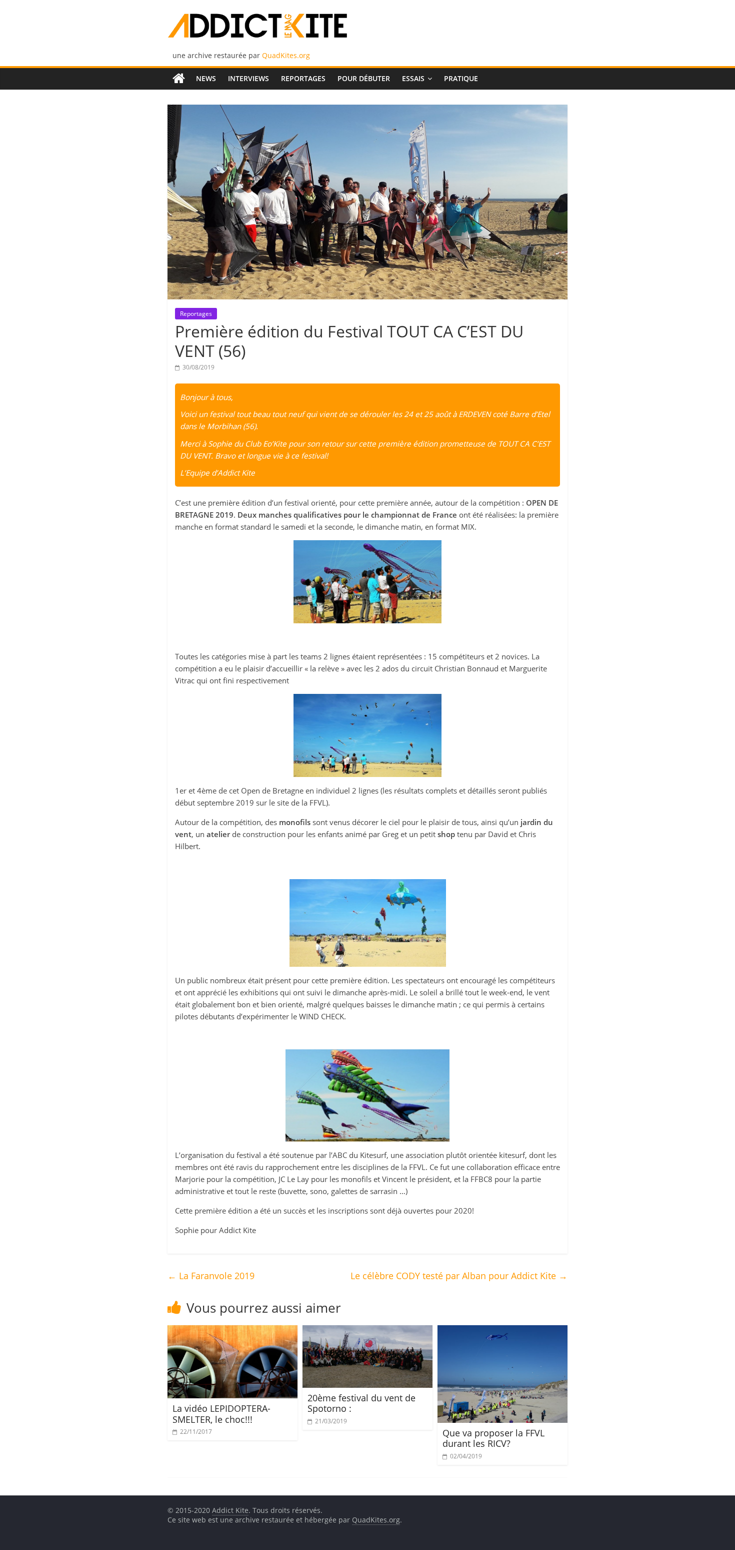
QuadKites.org (286, 55)
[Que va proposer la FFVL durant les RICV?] (503, 1331)
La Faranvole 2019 (211, 1276)
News (206, 78)
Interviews (248, 78)
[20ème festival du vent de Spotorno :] (367, 1331)
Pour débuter (364, 78)
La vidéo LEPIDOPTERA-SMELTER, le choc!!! (221, 1413)
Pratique (461, 78)
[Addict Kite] (179, 78)
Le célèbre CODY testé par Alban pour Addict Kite (459, 1276)
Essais (413, 78)
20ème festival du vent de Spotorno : (362, 1403)
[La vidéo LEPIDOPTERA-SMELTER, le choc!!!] (233, 1331)
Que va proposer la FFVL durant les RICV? (493, 1438)
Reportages (303, 78)
